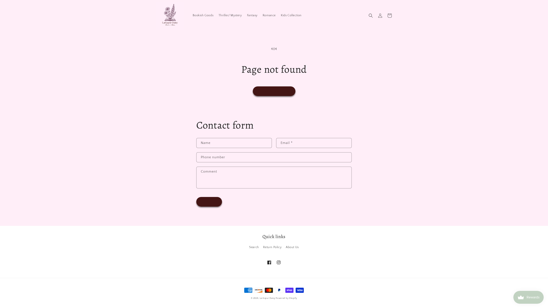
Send (209, 201)
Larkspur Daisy (268, 298)
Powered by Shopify (286, 298)
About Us (292, 247)
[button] (370, 15)
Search (254, 247)
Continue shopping (274, 91)
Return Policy (272, 247)
